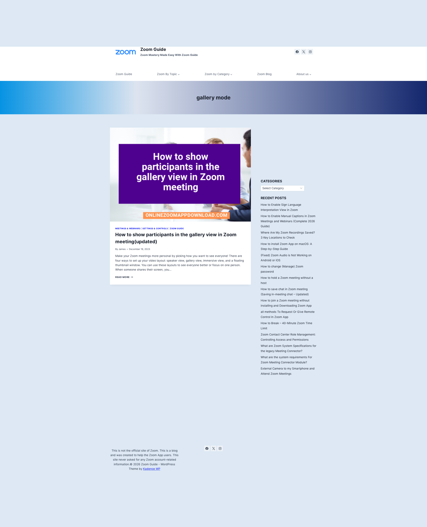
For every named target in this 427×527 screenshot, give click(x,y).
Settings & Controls (155, 228)
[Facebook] (297, 52)
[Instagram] (310, 52)
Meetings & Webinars (127, 228)
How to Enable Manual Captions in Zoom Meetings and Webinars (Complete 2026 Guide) (288, 221)
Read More (124, 277)
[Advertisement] (100, 23)
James (122, 249)
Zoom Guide (124, 74)
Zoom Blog (264, 74)
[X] (304, 52)
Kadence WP (151, 468)
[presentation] (180, 175)
